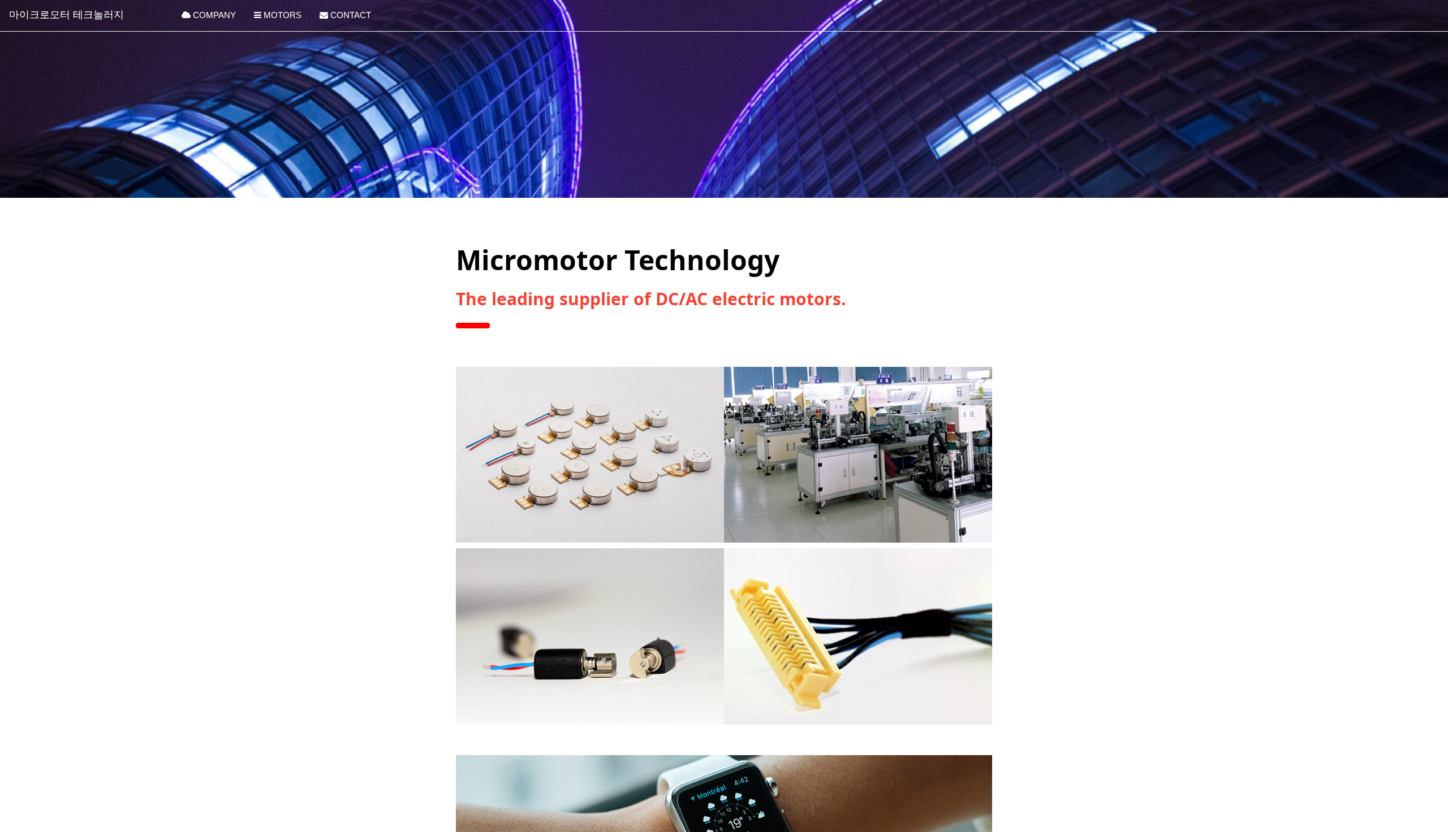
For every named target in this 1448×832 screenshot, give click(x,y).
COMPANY (213, 15)
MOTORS (281, 15)
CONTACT (349, 15)
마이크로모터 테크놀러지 (66, 14)
